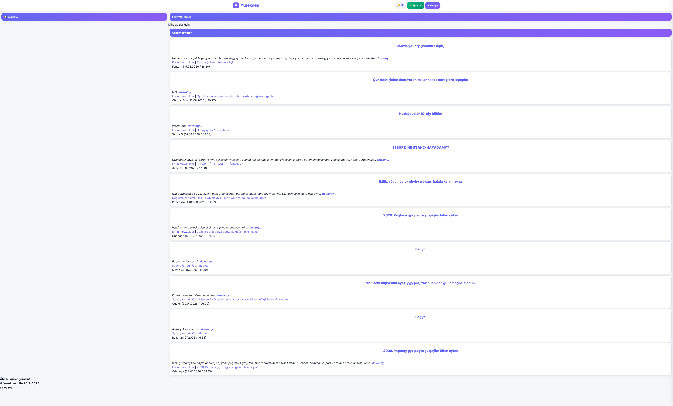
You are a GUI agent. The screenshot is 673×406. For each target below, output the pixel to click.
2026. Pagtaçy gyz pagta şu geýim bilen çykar (228, 231)
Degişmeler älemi (183, 198)
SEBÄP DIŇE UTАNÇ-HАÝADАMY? (220, 164)
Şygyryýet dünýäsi (184, 265)
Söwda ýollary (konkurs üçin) (216, 62)
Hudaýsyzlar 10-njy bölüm (214, 130)
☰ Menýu (432, 5)
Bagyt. (203, 265)
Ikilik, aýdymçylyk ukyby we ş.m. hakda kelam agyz (232, 198)
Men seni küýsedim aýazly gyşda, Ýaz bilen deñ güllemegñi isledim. (243, 299)
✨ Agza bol (415, 5)
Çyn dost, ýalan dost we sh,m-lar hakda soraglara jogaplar (236, 96)
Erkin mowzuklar (183, 62)
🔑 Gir (400, 5)
